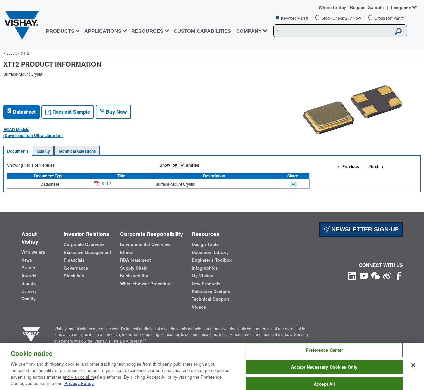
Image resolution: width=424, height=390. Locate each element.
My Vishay (202, 276)
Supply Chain (134, 268)
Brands (28, 283)
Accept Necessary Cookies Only (324, 367)
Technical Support (210, 299)
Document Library (210, 252)
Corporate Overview (84, 244)
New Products (206, 284)
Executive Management (87, 252)
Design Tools (205, 244)
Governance (76, 268)
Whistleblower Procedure (146, 284)
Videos (199, 307)
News (26, 260)
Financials (74, 260)
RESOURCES (147, 31)
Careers (29, 291)
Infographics (205, 268)
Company (249, 31)
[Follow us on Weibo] (387, 275)
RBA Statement (135, 260)
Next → (376, 166)
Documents (18, 151)
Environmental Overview (145, 244)
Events (28, 268)
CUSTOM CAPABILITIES (202, 31)
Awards (28, 276)
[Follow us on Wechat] (375, 275)
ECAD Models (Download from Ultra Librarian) (33, 132)
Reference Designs (211, 291)
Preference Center (324, 350)
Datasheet (23, 111)
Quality (43, 151)
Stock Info (74, 276)
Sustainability (134, 276)
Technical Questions (77, 151)
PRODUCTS (60, 31)
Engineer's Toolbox (212, 260)
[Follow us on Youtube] (364, 275)
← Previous (348, 166)
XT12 (105, 183)
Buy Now (115, 111)
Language (401, 7)
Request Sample (70, 111)
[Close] (413, 365)
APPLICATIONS (102, 31)
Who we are (33, 252)
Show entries (179, 165)
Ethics (126, 252)
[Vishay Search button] (398, 31)
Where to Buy (333, 7)
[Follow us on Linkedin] (352, 275)
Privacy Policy (79, 383)
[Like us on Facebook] (399, 275)
